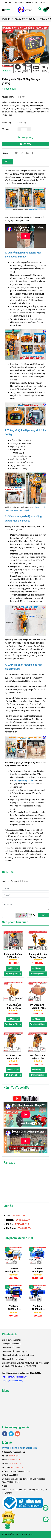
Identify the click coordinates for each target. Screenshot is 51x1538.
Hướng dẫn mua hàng (11, 1344)
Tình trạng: (7, 122)
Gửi (43, 915)
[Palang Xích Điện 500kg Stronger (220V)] (25, 9)
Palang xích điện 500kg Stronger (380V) (38, 956)
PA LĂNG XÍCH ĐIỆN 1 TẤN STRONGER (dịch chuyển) (38, 1057)
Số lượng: (6, 129)
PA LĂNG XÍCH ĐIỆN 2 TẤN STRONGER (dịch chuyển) (13, 1057)
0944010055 (19, 2)
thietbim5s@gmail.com (37, 2)
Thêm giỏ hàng (26, 137)
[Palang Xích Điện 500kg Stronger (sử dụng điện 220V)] (25, 49)
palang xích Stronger (20, 180)
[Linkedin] (21, 153)
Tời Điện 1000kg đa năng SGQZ (13, 1270)
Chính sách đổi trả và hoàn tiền (15, 1359)
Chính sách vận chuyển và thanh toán (18, 1355)
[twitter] (11, 1433)
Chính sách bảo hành (11, 1347)
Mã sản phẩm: (8, 97)
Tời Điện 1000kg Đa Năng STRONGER (37, 1308)
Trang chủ (6, 19)
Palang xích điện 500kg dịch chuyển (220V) (13, 956)
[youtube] (17, 1433)
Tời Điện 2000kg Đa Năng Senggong (37, 1270)
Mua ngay (26, 144)
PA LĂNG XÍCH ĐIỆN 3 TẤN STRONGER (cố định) (13, 1006)
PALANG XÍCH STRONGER (25, 19)
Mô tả (7, 161)
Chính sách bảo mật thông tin (14, 1351)
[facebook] (4, 1433)
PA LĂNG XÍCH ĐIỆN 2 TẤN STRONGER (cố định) (38, 1006)
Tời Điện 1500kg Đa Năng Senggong (13, 1308)
